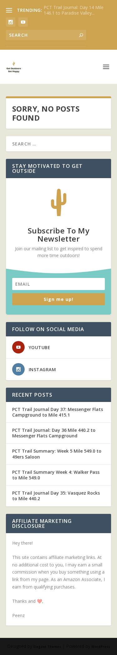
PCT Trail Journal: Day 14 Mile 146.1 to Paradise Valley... (74, 10)
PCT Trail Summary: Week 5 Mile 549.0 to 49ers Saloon (56, 453)
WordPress (100, 646)
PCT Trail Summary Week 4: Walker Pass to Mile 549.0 (56, 475)
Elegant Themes (47, 646)
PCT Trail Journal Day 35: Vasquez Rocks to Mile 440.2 (56, 495)
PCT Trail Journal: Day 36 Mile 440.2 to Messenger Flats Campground (53, 433)
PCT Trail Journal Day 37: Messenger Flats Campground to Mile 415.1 (57, 412)
